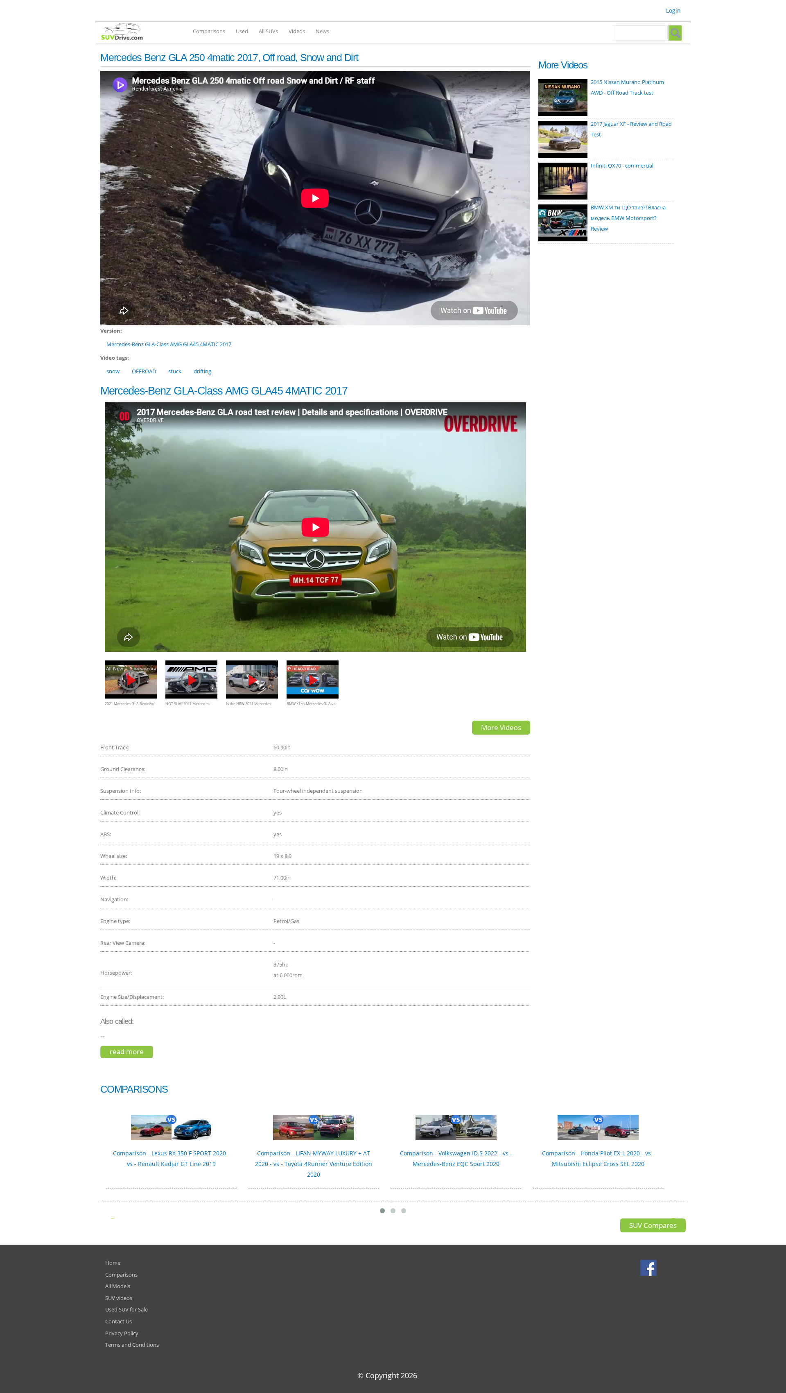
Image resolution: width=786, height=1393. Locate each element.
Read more (131, 1051)
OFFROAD (144, 371)
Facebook (649, 1267)
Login (673, 10)
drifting (202, 371)
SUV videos (118, 1298)
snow (113, 371)
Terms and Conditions (132, 1344)
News (322, 31)
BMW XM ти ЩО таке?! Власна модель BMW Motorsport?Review (628, 218)
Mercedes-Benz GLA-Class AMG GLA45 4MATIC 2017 (168, 344)
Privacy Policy (121, 1333)
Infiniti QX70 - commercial (622, 165)
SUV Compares (653, 1225)
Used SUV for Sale (126, 1309)
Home (112, 1262)
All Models (117, 1286)
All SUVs (268, 31)
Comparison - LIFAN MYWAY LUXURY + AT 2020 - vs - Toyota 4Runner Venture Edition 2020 (313, 1163)
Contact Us (118, 1321)
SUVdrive (126, 32)
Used (242, 31)
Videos (297, 31)
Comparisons (209, 31)
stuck (174, 371)
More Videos (501, 727)
